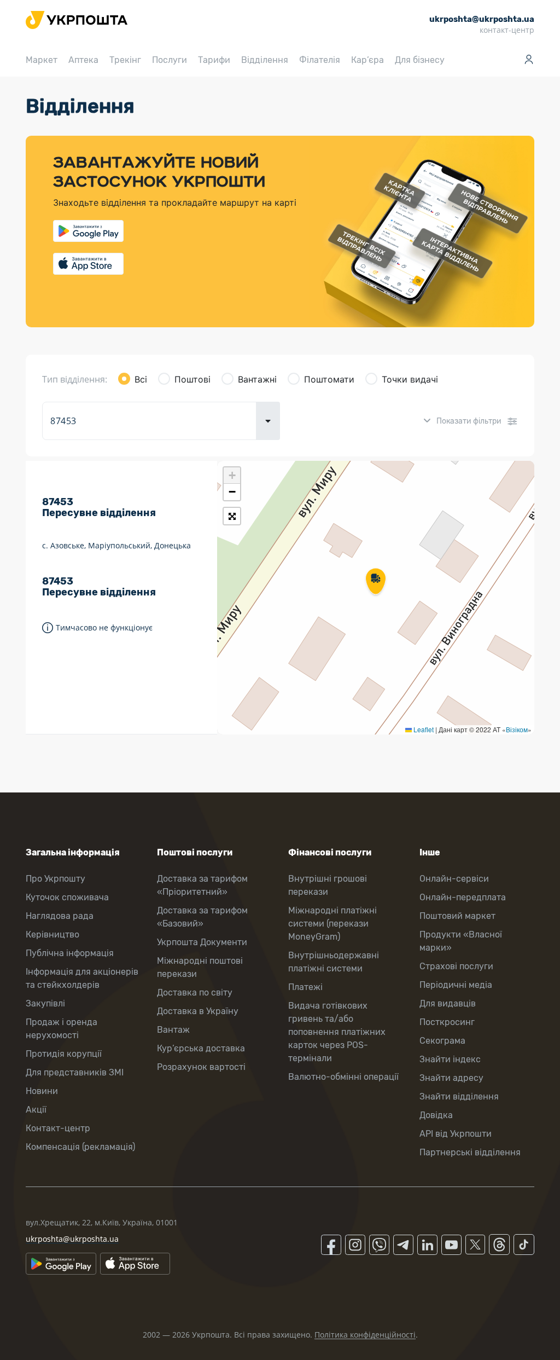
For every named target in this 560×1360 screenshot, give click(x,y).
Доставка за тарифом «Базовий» (202, 917)
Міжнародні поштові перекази (200, 967)
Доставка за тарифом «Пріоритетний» (202, 885)
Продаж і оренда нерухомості (61, 1028)
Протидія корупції (64, 1054)
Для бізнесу (420, 60)
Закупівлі (45, 1003)
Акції (36, 1109)
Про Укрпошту (55, 878)
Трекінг (125, 60)
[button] (376, 582)
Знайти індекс (450, 1059)
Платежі (305, 987)
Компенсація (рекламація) (80, 1147)
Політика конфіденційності (365, 1334)
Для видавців (447, 1003)
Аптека (83, 60)
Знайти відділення (459, 1096)
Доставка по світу (194, 992)
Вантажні (257, 379)
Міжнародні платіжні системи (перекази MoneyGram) (332, 923)
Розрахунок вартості (201, 1067)
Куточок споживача (67, 897)
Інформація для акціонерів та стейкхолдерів (82, 978)
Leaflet (423, 729)
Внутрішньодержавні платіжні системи (333, 962)
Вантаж (173, 1030)
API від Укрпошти (455, 1133)
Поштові (192, 379)
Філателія (319, 60)
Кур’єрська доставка (201, 1048)
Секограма (442, 1040)
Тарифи (214, 60)
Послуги (169, 60)
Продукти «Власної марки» (460, 941)
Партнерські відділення (470, 1152)
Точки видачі (410, 379)
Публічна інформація (70, 953)
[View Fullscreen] (232, 516)
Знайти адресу (451, 1078)
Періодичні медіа (455, 985)
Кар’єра (367, 60)
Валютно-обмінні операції (343, 1077)
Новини (42, 1091)
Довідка (436, 1115)
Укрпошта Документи (202, 942)
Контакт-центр (58, 1128)
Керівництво (52, 934)
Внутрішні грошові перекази (327, 885)
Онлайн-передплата (462, 897)
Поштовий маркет (457, 916)
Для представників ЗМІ (75, 1072)
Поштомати (329, 379)
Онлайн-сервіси (454, 878)
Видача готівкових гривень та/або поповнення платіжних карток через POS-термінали (337, 1031)
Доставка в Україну (197, 1011)
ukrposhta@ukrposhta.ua (72, 1239)
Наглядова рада (60, 916)
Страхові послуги (456, 966)
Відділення (264, 60)
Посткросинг (447, 1022)
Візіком (517, 729)
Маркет (41, 60)
